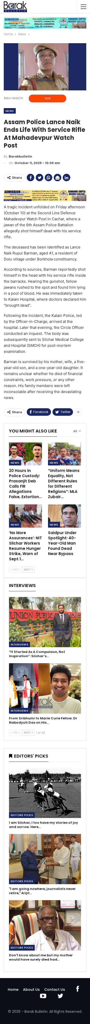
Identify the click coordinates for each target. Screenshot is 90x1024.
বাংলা (47, 98)
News (10, 111)
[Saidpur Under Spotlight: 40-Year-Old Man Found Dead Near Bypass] (64, 515)
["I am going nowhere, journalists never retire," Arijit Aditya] (45, 859)
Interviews (19, 644)
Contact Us (54, 989)
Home (13, 989)
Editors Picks (22, 815)
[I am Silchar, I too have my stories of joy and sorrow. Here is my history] (45, 793)
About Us (31, 989)
